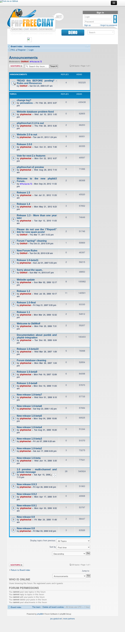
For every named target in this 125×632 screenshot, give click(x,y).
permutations (26, 102)
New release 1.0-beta (29, 458)
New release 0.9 (26, 517)
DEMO (72, 32)
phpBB (40, 614)
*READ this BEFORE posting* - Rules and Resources (37, 82)
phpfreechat (25, 114)
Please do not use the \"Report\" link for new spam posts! (37, 230)
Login (31, 49)
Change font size (87, 46)
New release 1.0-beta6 (29, 406)
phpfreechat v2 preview (30, 167)
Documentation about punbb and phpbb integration (37, 336)
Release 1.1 (23, 312)
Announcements (32, 46)
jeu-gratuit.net (56, 618)
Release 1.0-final (26, 302)
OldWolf (25, 61)
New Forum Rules (27, 250)
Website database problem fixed (35, 111)
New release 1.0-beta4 (29, 427)
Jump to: (86, 571)
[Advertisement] (104, 91)
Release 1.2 (23, 291)
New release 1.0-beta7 (29, 394)
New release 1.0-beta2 (29, 448)
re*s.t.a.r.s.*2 (36, 61)
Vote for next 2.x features (31, 155)
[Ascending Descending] (49, 553)
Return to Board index (20, 570)
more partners (69, 618)
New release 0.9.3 (27, 484)
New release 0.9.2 (27, 494)
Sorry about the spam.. (30, 270)
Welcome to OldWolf (28, 323)
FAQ (13, 49)
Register (22, 49)
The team (36, 607)
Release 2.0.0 (24, 144)
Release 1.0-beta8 (27, 383)
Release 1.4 (23, 204)
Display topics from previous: (43, 540)
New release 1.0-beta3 (29, 438)
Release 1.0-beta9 (27, 372)
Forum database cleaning (31, 360)
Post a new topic (16, 66)
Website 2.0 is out (27, 134)
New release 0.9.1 (27, 505)
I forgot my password (108, 25)
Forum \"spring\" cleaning (32, 241)
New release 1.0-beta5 (29, 416)
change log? (24, 100)
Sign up (87, 25)
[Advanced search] (113, 32)
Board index (16, 46)
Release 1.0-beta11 (27, 260)
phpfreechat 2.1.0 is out (30, 123)
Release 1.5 (23, 192)
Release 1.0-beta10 (28, 349)
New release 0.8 (26, 528)
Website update (26, 279)
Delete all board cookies (53, 607)
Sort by (53, 547)
